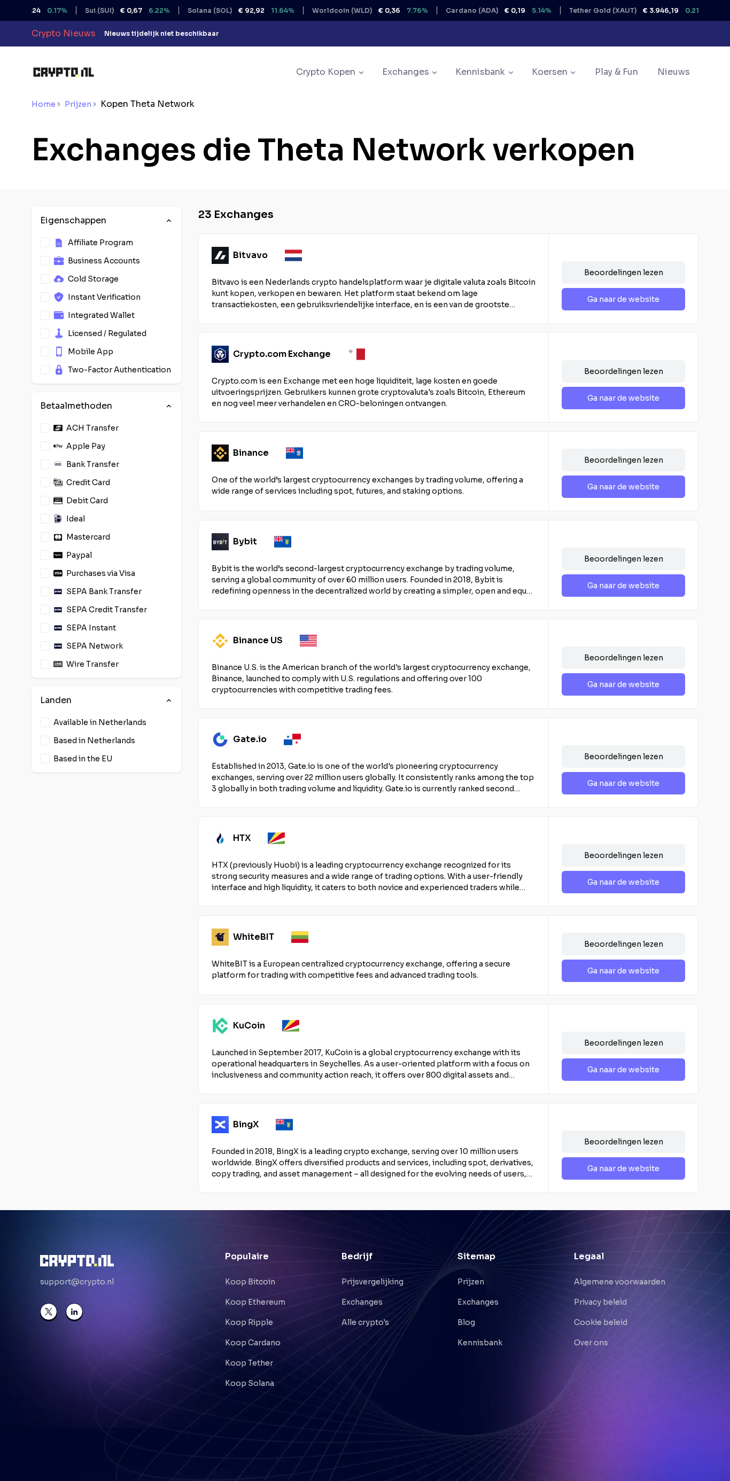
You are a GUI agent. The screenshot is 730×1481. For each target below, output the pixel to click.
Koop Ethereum (255, 1302)
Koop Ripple (249, 1322)
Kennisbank (479, 1342)
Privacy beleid (600, 1302)
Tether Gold (610, 10)
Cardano (471, 10)
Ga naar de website (623, 299)
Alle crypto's (365, 1322)
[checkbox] (45, 242)
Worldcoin (343, 10)
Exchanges (362, 1302)
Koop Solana (249, 1383)
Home (44, 104)
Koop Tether (249, 1363)
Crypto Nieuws (64, 33)
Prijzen (78, 104)
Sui (100, 10)
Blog (466, 1322)
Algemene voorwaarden (619, 1282)
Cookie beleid (600, 1322)
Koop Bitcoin (250, 1282)
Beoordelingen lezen (623, 272)
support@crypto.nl (77, 1282)
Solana (213, 10)
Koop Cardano (253, 1342)
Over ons (591, 1342)
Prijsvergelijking (372, 1282)
